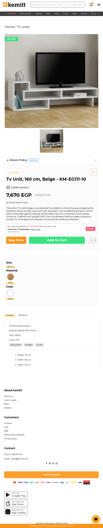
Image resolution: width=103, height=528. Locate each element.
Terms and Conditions (14, 435)
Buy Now (16, 240)
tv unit (39, 345)
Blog (6, 404)
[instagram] (50, 463)
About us (8, 396)
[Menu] (98, 4)
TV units (23, 27)
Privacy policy (10, 439)
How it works (10, 400)
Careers (7, 408)
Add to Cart (57, 240)
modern (28, 345)
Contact (8, 423)
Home (10, 27)
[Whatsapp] (57, 463)
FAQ (6, 427)
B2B (6, 431)
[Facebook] (46, 463)
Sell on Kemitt (51, 474)
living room (15, 345)
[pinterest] (53, 463)
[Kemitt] (14, 4)
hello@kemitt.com (20, 459)
